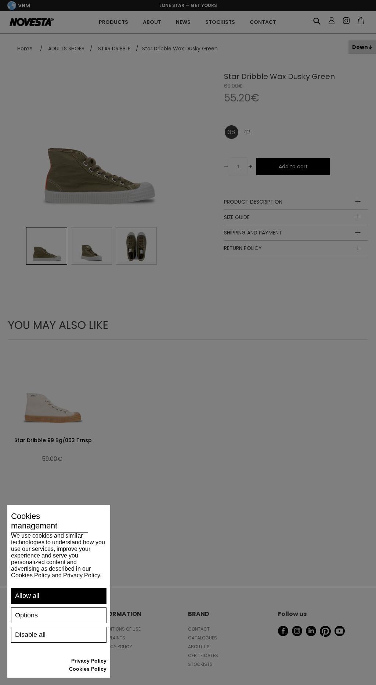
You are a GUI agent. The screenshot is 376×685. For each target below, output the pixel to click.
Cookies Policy (87, 669)
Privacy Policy (88, 661)
